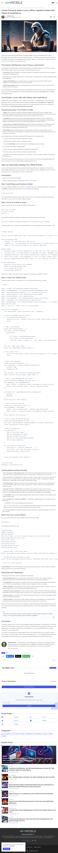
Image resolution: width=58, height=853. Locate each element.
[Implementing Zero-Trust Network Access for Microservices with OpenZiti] (5, 794)
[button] (53, 2)
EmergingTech (29, 733)
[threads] (33, 840)
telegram (15, 720)
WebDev (4, 736)
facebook (16, 717)
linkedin (44, 720)
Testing (50, 733)
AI (5, 7)
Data (17, 733)
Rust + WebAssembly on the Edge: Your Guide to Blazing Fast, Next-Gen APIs (31, 777)
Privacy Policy (37, 847)
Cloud (13, 733)
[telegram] (28, 840)
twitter (44, 717)
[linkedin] (30, 840)
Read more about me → (13, 648)
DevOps (22, 733)
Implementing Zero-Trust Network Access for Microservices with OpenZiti (31, 793)
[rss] (35, 840)
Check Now (11, 845)
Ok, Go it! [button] (6, 849)
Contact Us (29, 847)
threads (16, 724)
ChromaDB (53, 604)
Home (2, 7)
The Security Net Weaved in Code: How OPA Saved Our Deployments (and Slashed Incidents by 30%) (31, 820)
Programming (38, 733)
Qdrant (4, 605)
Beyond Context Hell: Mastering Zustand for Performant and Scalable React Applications (31, 802)
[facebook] (23, 840)
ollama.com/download (31, 180)
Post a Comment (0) (29, 687)
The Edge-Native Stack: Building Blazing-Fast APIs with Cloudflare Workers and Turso (32, 811)
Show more (52, 667)
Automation (7, 733)
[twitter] (25, 840)
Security (45, 733)
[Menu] (2, 2)
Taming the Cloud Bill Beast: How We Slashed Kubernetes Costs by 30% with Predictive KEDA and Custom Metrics (31, 769)
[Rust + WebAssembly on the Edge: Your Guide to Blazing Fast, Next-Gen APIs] (5, 777)
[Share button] (32, 656)
